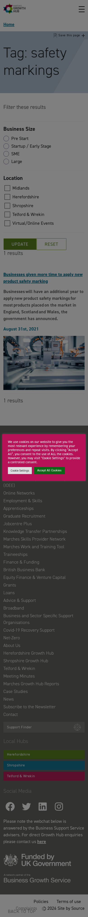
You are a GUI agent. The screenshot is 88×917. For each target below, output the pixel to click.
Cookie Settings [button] (20, 470)
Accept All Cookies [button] (49, 470)
